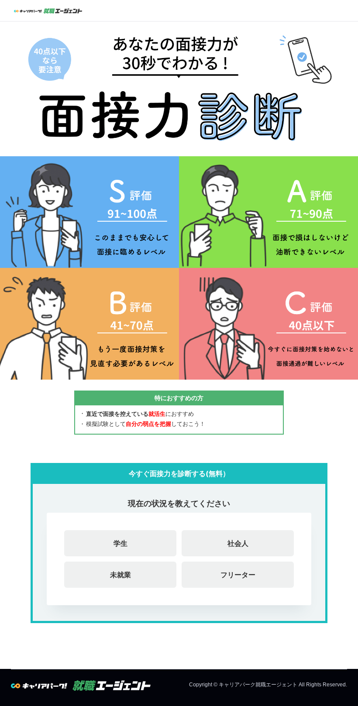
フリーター (237, 574)
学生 (120, 543)
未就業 (120, 574)
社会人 (237, 543)
